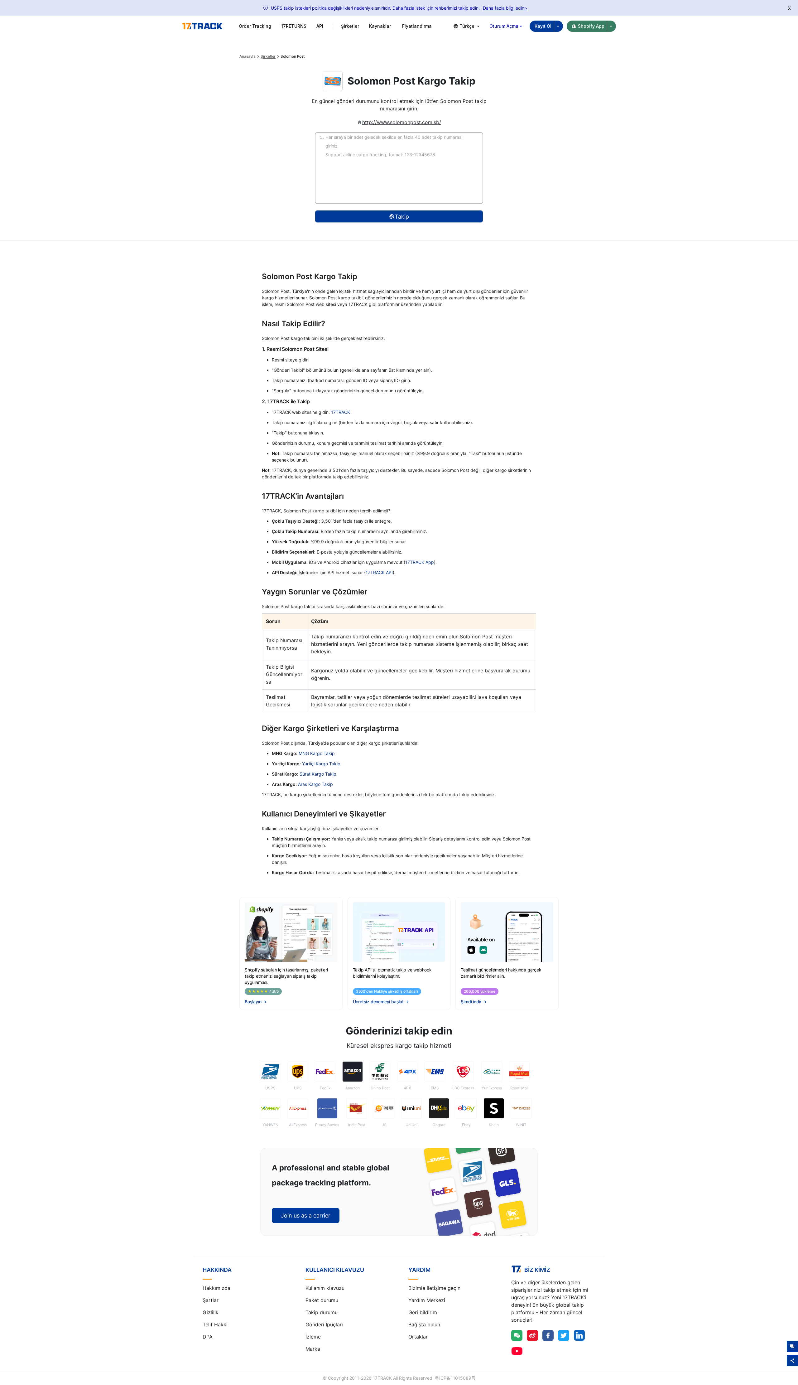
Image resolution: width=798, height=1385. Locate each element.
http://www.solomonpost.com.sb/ (401, 122)
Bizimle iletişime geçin (434, 1288)
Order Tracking (255, 26)
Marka (312, 1349)
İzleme (313, 1337)
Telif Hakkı (215, 1324)
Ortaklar (418, 1337)
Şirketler (268, 56)
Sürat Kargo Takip (318, 774)
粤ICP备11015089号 (455, 1378)
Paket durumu (321, 1300)
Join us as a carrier (305, 1215)
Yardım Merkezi (426, 1300)
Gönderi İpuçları (324, 1324)
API (319, 26)
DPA (208, 1337)
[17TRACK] (202, 26)
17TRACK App (419, 562)
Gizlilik (211, 1312)
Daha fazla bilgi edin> (505, 8)
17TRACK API (379, 572)
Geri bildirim (422, 1312)
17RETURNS (293, 26)
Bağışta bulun (424, 1324)
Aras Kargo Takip (315, 784)
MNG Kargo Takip (317, 753)
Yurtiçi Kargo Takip (321, 763)
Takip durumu (321, 1312)
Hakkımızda (216, 1288)
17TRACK (340, 412)
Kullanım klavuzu (324, 1288)
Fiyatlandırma (417, 26)
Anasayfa (247, 56)
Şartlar (211, 1300)
